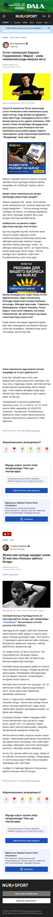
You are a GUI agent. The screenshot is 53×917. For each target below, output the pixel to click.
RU (44, 16)
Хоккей (39, 22)
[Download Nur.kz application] (26, 6)
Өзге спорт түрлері (18, 38)
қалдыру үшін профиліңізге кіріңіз (29, 481)
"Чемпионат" (10, 622)
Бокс (32, 22)
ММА (25, 22)
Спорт (6, 22)
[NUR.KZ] (26, 16)
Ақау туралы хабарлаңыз (26, 894)
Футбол (17, 22)
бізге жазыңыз (33, 431)
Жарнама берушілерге (26, 901)
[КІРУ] (49, 16)
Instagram (28, 519)
